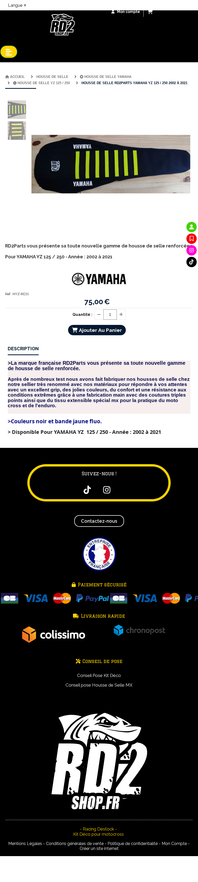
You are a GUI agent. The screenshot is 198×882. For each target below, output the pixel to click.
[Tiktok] (191, 262)
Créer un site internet (99, 848)
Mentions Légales (25, 843)
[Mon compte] (191, 227)
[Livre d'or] (191, 239)
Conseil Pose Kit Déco (99, 675)
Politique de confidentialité (133, 843)
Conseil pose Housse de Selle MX (99, 685)
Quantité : (82, 314)
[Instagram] (191, 250)
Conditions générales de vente (75, 843)
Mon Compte (174, 843)
